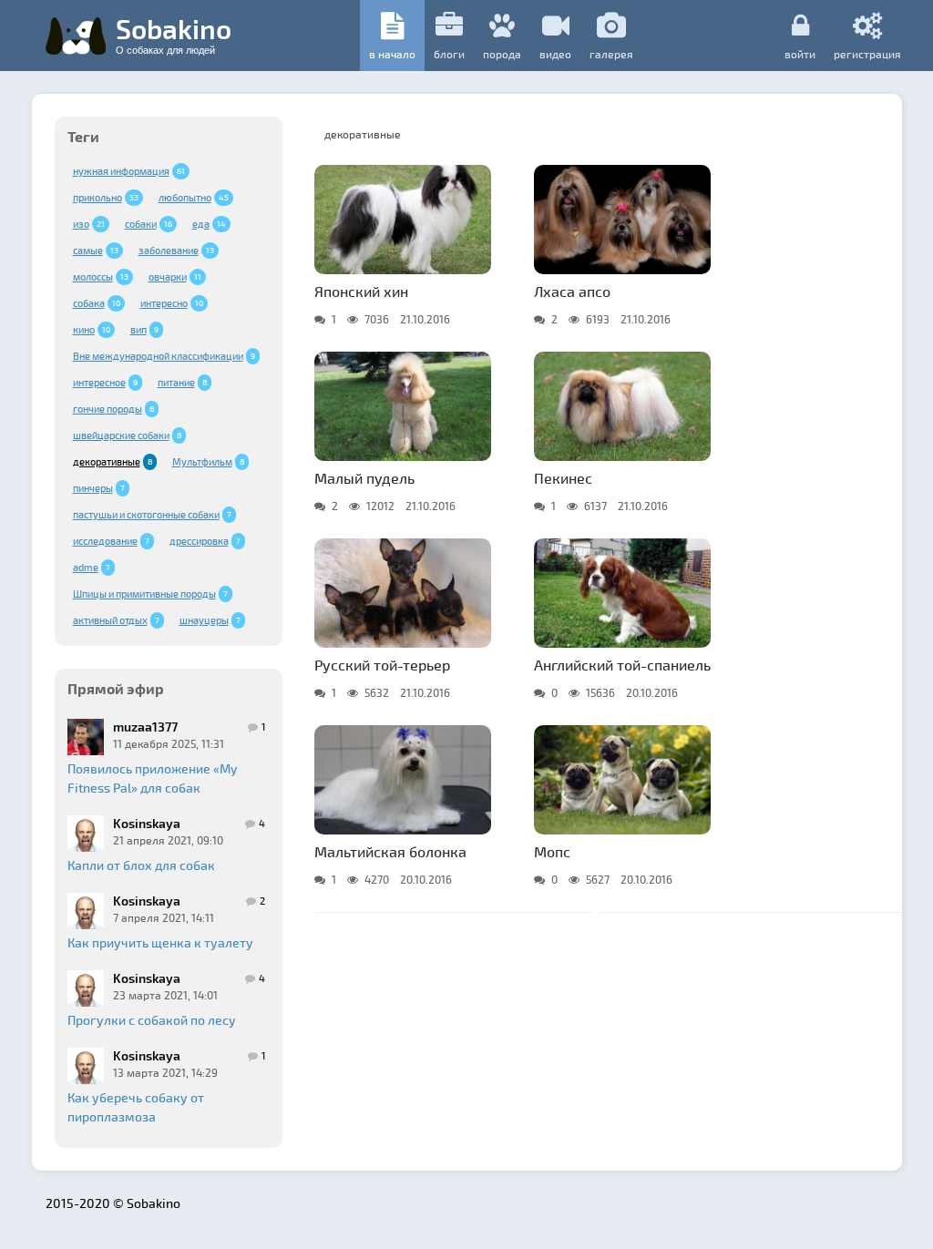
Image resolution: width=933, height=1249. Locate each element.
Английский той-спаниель (622, 664)
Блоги (449, 53)
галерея (611, 53)
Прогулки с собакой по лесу (151, 1020)
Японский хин (361, 291)
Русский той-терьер (382, 664)
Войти (799, 53)
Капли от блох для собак (141, 865)
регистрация (867, 53)
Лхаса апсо (572, 291)
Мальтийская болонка (390, 851)
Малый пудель (364, 477)
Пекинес (563, 477)
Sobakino (173, 34)
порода (502, 53)
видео (555, 53)
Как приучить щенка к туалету (160, 942)
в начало (392, 53)
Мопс (552, 851)
